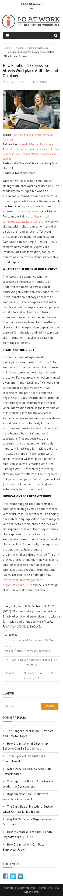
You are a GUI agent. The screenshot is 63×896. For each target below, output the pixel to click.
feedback (8, 139)
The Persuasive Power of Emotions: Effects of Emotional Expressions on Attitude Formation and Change (31, 153)
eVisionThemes (31, 891)
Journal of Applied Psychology (35, 144)
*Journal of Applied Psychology (23, 640)
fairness (47, 134)
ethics (37, 134)
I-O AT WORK (40, 82)
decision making (23, 134)
